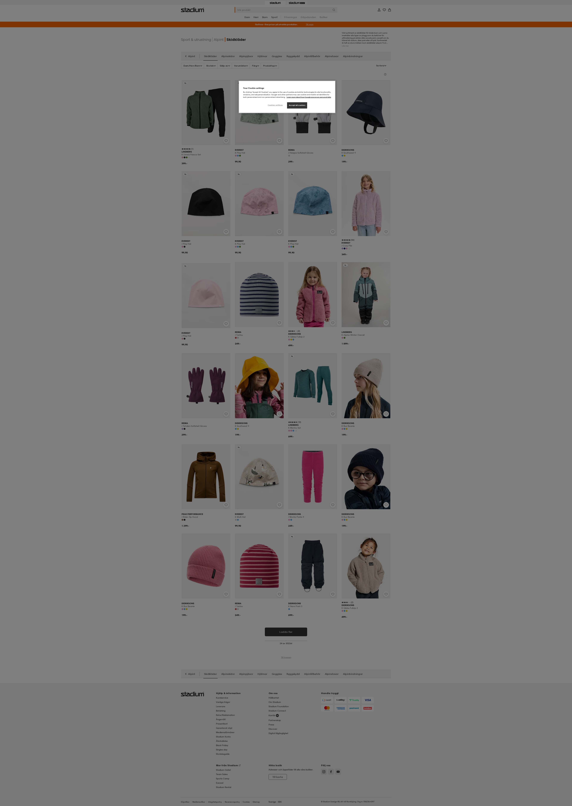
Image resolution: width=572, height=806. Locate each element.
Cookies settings (275, 105)
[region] (287, 97)
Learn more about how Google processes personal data (309, 97)
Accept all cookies (297, 105)
